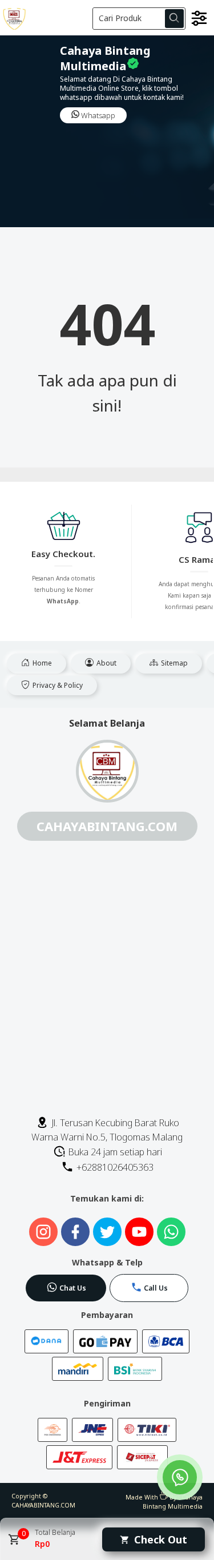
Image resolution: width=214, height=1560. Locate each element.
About (105, 663)
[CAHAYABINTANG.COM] (45, 17)
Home (41, 663)
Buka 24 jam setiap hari (114, 1152)
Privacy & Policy (57, 685)
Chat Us (72, 1288)
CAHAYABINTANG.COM (43, 1505)
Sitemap (173, 663)
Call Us (156, 1288)
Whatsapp (97, 115)
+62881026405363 (114, 1167)
